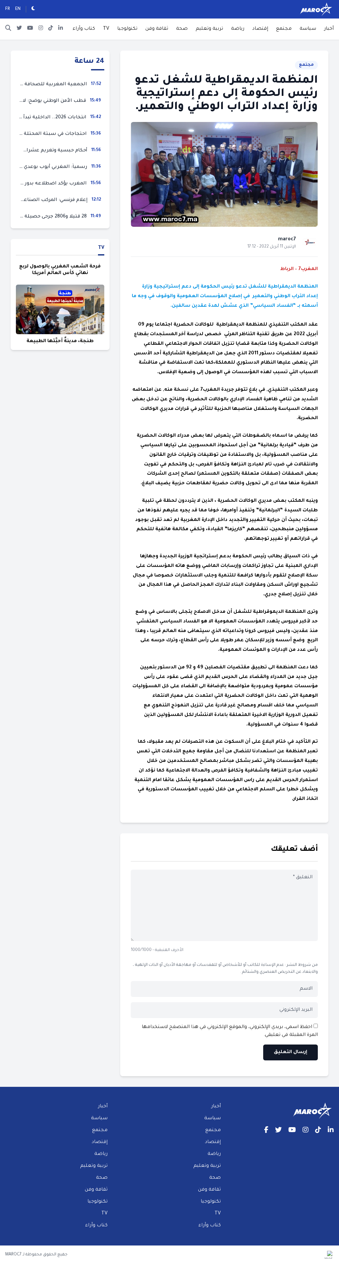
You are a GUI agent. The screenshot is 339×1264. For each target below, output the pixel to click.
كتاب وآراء (84, 29)
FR (7, 9)
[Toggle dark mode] (33, 9)
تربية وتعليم (209, 29)
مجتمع (284, 29)
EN (18, 9)
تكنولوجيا (127, 29)
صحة (182, 29)
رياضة (237, 29)
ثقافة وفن (156, 29)
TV (106, 29)
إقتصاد (260, 29)
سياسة (308, 29)
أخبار (329, 29)
